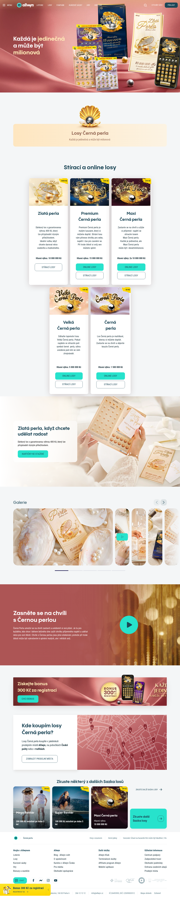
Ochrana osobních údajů (156, 867)
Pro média (58, 867)
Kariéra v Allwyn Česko (64, 863)
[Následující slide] (164, 502)
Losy (50, 5)
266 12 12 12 (80, 893)
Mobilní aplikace (106, 867)
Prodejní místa (151, 871)
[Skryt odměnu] (48, 890)
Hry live (98, 5)
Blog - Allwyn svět (62, 855)
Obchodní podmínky (154, 863)
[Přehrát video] (129, 625)
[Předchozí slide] (157, 502)
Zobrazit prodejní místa (39, 758)
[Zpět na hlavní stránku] (25, 5)
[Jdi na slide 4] (104, 570)
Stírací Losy (48, 267)
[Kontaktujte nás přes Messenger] (41, 880)
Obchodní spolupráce (63, 871)
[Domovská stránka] (15, 838)
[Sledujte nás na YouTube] (56, 880)
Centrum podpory (152, 855)
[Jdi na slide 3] (90, 570)
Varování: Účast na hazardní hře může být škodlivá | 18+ (145, 838)
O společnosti (60, 859)
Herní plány (112, 838)
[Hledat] (146, 5)
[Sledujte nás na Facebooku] (33, 880)
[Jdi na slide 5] (118, 570)
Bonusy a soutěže (21, 871)
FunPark (60, 5)
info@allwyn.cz (97, 893)
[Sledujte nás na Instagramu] (48, 880)
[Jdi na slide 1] (61, 570)
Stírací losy (89, 275)
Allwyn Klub (104, 855)
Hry (88, 5)
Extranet (157, 893)
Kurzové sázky (75, 5)
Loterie (40, 5)
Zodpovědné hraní (153, 859)
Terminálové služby (107, 859)
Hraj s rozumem (96, 838)
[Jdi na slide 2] (76, 570)
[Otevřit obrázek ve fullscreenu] (108, 560)
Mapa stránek (146, 893)
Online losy (89, 267)
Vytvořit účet (157, 5)
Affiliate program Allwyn (110, 863)
